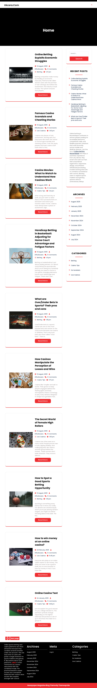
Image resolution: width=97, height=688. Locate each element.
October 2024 (76, 225)
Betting (39, 72)
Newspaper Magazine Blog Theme (41, 685)
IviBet (14, 663)
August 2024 (75, 235)
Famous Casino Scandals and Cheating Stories (45, 117)
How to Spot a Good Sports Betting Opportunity (43, 483)
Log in (52, 652)
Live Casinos (41, 131)
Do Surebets (75, 270)
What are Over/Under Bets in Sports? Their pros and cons (46, 304)
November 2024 (77, 221)
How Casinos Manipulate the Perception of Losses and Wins (45, 364)
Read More (43, 95)
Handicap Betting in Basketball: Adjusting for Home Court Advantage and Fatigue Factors (46, 238)
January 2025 (76, 211)
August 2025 (75, 202)
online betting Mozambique (77, 152)
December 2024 (77, 216)
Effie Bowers (39, 69)
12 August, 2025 (42, 66)
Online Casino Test (46, 593)
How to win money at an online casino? (46, 541)
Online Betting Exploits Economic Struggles (46, 58)
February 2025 (76, 206)
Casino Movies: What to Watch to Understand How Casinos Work (45, 175)
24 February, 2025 (43, 550)
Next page (15, 638)
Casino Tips (41, 191)
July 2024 (74, 239)
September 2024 (77, 230)
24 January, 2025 (42, 598)
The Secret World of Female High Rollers (45, 423)
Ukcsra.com (11, 5)
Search (79, 58)
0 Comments (52, 69)
